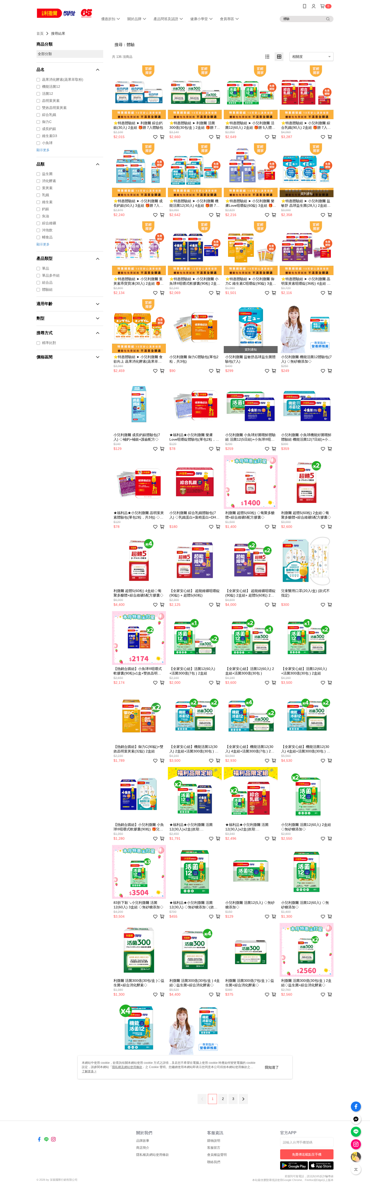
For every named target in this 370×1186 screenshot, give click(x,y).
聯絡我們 (213, 1162)
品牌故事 (142, 1140)
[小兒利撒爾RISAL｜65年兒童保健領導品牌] (64, 13)
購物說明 (213, 1140)
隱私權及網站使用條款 (152, 1155)
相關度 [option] (297, 57)
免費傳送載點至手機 (306, 1154)
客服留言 (213, 1148)
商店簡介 (142, 1148)
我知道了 (272, 1067)
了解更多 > (89, 1071)
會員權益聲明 (217, 1155)
